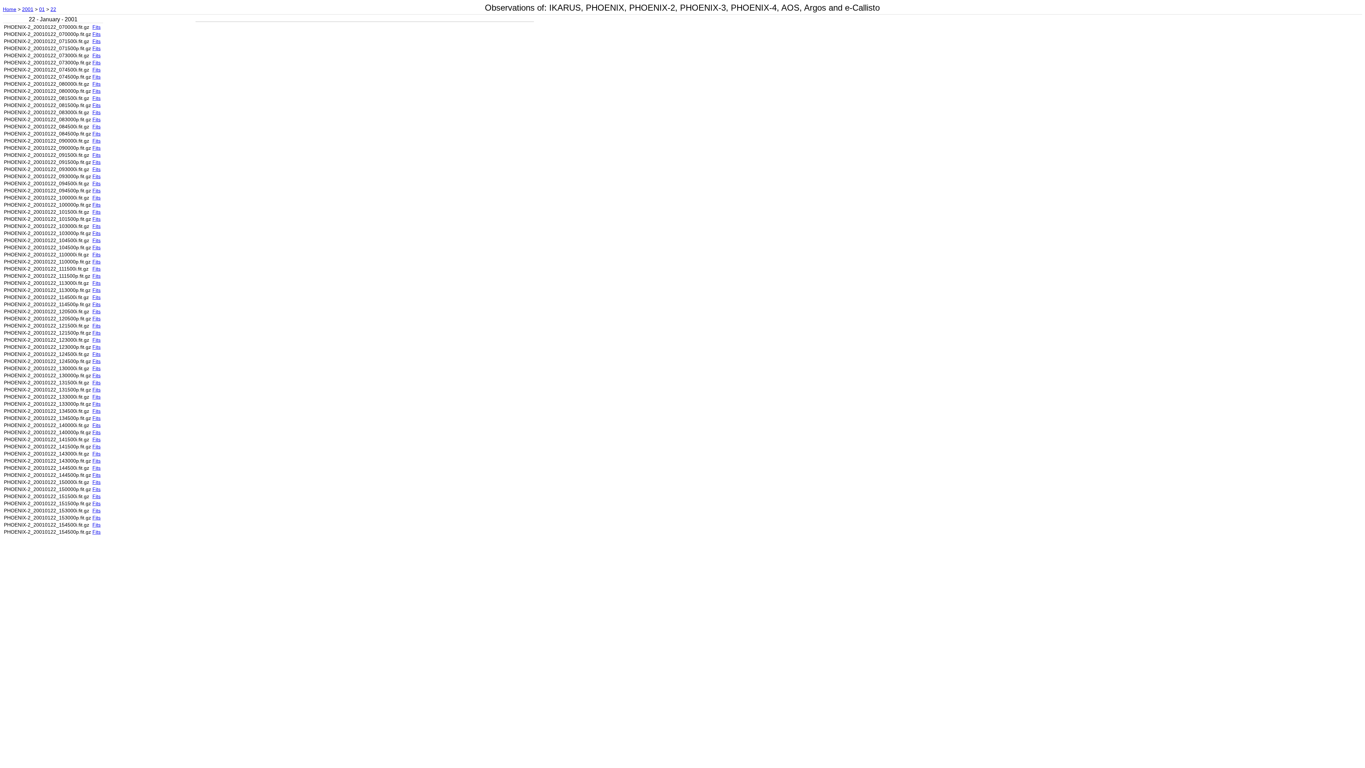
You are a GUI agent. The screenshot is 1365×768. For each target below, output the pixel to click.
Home (9, 9)
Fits (96, 27)
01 (42, 9)
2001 (27, 9)
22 (53, 9)
